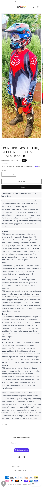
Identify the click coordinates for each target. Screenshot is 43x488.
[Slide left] (17, 142)
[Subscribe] (31, 443)
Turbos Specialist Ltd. (18, 484)
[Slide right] (26, 142)
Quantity (4, 170)
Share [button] (6, 424)
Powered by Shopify (29, 484)
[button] (4, 7)
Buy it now (21, 187)
